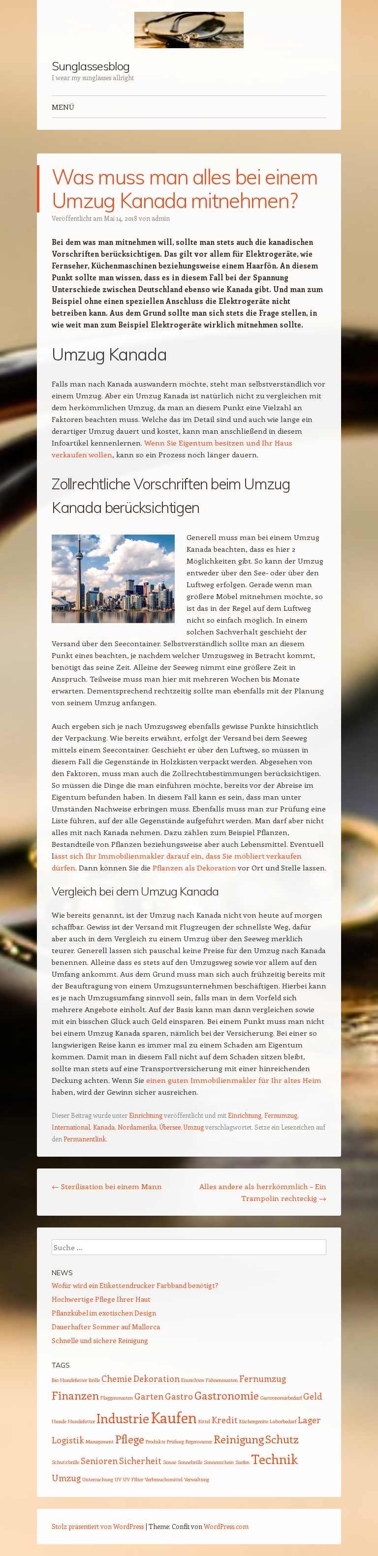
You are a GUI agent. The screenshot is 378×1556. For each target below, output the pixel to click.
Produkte (155, 1441)
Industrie (122, 1418)
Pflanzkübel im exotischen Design (104, 1312)
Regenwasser (199, 1441)
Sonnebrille (190, 1462)
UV (118, 1479)
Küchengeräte (253, 1421)
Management (100, 1441)
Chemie (116, 1378)
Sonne (169, 1462)
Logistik (68, 1440)
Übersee (170, 1127)
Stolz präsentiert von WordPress (98, 1526)
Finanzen (75, 1395)
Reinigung (239, 1439)
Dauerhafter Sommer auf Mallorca (106, 1326)
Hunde (59, 1421)
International (71, 1127)
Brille (94, 1379)
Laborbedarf (283, 1421)
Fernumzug (280, 1115)
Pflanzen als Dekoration (194, 867)
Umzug (194, 1127)
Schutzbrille (65, 1462)
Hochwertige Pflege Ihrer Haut (101, 1299)
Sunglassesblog (90, 66)
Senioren (99, 1460)
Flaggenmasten (116, 1397)
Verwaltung (196, 1479)
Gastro (179, 1396)
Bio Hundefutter (69, 1379)
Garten (148, 1396)
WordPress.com (226, 1526)
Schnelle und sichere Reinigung (100, 1340)
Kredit (225, 1420)
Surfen (242, 1462)
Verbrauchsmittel (164, 1479)
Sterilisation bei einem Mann (107, 1186)
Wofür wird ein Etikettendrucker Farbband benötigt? (135, 1285)
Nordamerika (137, 1127)
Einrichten (192, 1379)
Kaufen (174, 1417)
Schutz (282, 1439)
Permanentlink (84, 1139)
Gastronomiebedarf (281, 1397)
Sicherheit (140, 1460)
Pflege (129, 1439)
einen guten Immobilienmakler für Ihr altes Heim (233, 1080)
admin (161, 218)
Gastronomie (226, 1395)
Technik (274, 1458)
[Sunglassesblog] (189, 30)
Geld (312, 1396)
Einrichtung (145, 1115)
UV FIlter (133, 1479)
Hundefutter (81, 1421)
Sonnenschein (219, 1462)
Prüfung (175, 1441)
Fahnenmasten (222, 1379)
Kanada (104, 1127)
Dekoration (156, 1378)
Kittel (204, 1421)
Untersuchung (97, 1479)
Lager (309, 1420)
